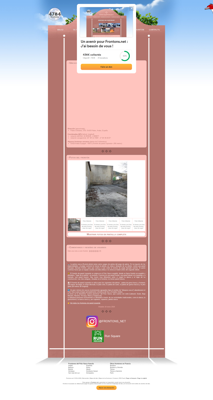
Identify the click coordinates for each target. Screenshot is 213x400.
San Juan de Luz (74, 373)
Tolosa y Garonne (116, 371)
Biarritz (70, 369)
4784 (55, 14)
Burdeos (113, 365)
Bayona (70, 367)
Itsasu (88, 367)
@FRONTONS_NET (112, 321)
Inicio (60, 29)
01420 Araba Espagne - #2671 (81, 143)
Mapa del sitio (94, 378)
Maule (88, 369)
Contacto (153, 29)
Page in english (142, 378)
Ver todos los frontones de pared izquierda (85, 303)
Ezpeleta (89, 365)
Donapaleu (90, 373)
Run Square (112, 336)
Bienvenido (85, 378)
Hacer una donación (106, 388)
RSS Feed (122, 378)
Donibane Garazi (92, 371)
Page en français (131, 378)
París (112, 373)
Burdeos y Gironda (116, 367)
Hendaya (71, 371)
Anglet (70, 365)
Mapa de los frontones (105, 378)
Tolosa (112, 369)
